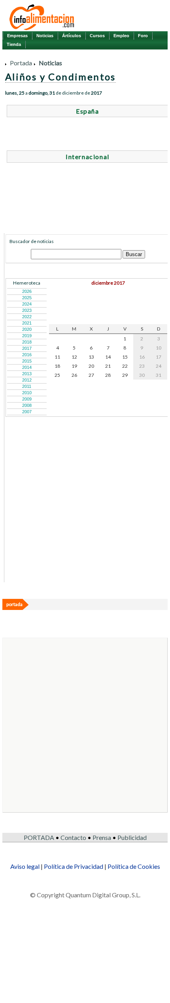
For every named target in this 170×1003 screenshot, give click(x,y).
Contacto (73, 837)
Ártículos (71, 35)
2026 (27, 291)
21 (108, 366)
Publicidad (132, 837)
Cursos (97, 35)
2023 (27, 310)
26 (74, 375)
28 (108, 375)
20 (91, 366)
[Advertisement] (65, 531)
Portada (21, 62)
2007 (27, 411)
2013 (27, 373)
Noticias (44, 35)
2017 (27, 348)
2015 (27, 361)
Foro (143, 35)
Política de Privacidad (73, 866)
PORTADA (39, 837)
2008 (27, 405)
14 (108, 357)
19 (74, 366)
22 (125, 366)
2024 (27, 304)
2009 (27, 399)
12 (74, 357)
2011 (26, 386)
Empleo (121, 35)
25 (57, 375)
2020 (27, 329)
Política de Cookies (134, 866)
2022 (27, 316)
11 (57, 357)
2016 (27, 354)
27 (91, 375)
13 (91, 357)
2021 (27, 323)
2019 (27, 335)
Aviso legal (25, 866)
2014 (27, 367)
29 (125, 375)
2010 (27, 392)
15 (125, 357)
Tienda (14, 44)
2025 (27, 297)
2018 (27, 342)
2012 (27, 380)
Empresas (17, 35)
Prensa (102, 837)
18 (57, 366)
